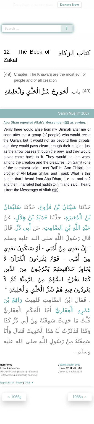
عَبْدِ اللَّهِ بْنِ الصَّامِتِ (67, 227)
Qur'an (27, 13)
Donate (85, 411)
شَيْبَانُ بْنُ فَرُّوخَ (58, 207)
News (19, 411)
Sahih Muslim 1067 (70, 364)
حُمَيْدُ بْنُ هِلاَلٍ (31, 217)
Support (33, 411)
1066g (15, 397)
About (7, 411)
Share (19, 382)
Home (5, 36)
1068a (78, 397)
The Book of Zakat (46, 36)
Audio (80, 13)
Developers (52, 411)
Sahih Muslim (22, 36)
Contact (70, 411)
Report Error (7, 382)
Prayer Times (62, 13)
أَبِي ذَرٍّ (23, 227)
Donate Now (69, 4)
